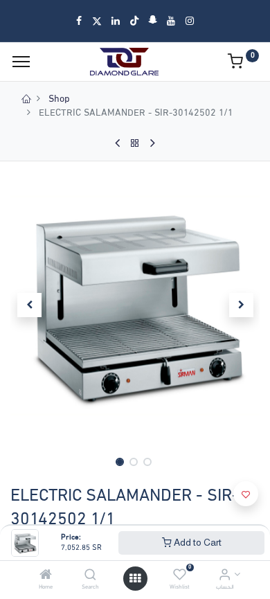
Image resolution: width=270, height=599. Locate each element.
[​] (78, 20)
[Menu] (21, 61)
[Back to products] (135, 143)
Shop (59, 99)
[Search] (90, 576)
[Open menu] (135, 578)
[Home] (45, 576)
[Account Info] (224, 576)
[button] (29, 305)
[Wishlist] (179, 576)
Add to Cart (197, 542)
